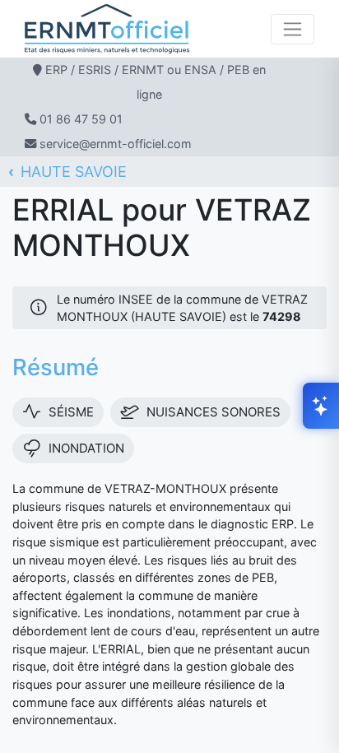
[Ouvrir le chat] (321, 406)
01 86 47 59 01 (81, 119)
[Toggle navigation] (292, 29)
